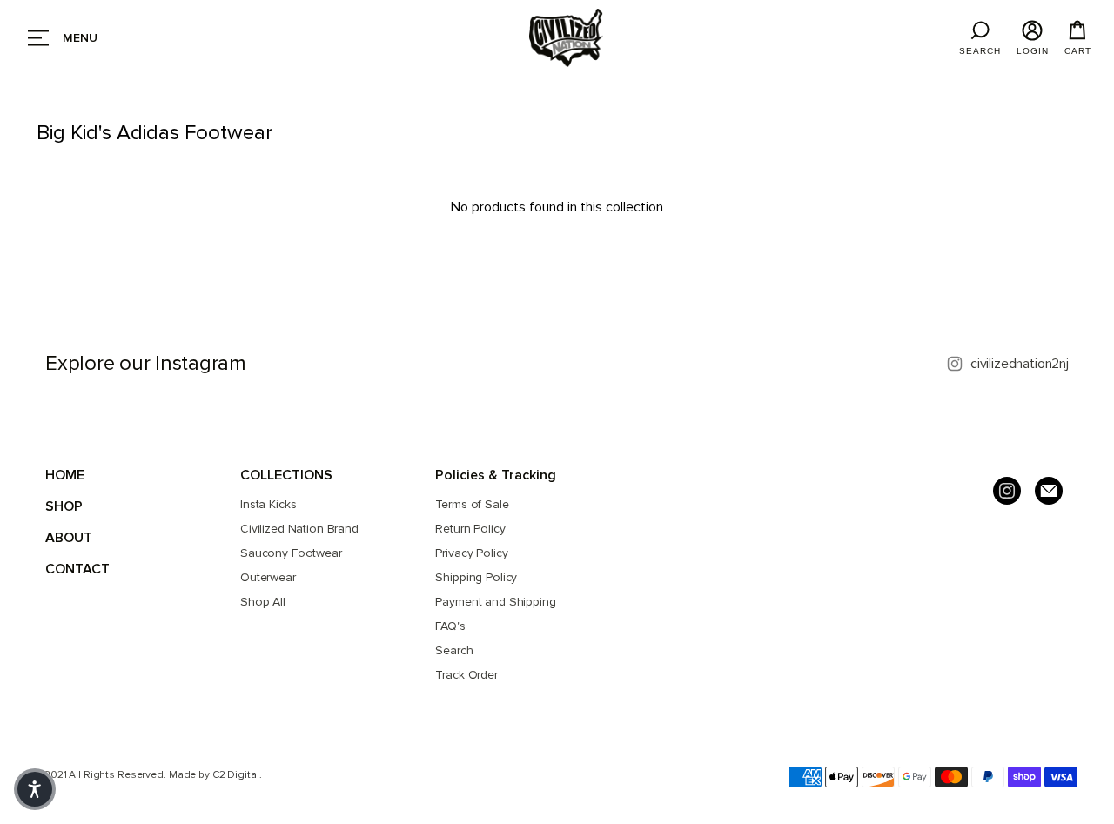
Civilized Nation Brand (299, 528)
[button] (35, 789)
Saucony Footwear (291, 553)
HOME (64, 475)
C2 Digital (235, 774)
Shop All (262, 601)
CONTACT (77, 569)
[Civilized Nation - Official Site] (567, 38)
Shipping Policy (476, 577)
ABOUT (68, 537)
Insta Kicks (268, 504)
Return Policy (470, 528)
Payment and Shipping (495, 601)
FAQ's (450, 626)
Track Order (466, 674)
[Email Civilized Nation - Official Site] (1049, 491)
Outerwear (268, 577)
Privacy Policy (471, 553)
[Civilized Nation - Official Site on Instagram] (1007, 491)
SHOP (64, 506)
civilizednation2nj (1019, 363)
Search (454, 650)
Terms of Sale (471, 504)
